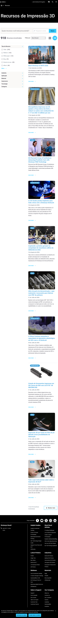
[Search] (52, 2)
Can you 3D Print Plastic (50, 543)
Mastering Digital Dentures (37, 584)
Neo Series (33, 560)
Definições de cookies (21, 615)
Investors (47, 606)
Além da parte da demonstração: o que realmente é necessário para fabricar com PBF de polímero (41, 293)
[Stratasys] (3, 2)
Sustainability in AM (35, 578)
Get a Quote (33, 597)
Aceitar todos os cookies (34, 615)
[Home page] (3, 5)
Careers (46, 599)
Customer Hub (34, 602)
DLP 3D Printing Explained (51, 545)
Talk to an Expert (34, 599)
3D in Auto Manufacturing (51, 541)
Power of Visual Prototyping (34, 533)
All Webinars (33, 586)
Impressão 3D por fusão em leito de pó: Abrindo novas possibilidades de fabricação (41, 434)
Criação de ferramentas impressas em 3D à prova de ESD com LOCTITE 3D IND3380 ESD (41, 385)
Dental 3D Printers (49, 555)
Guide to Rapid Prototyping (48, 535)
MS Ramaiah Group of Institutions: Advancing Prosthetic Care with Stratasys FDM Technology (40, 160)
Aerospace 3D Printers (50, 562)
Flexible (46, 575)
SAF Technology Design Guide (36, 541)
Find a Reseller (34, 595)
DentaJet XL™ (34, 562)
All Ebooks (33, 549)
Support (32, 593)
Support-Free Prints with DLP (36, 546)
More (3, 68)
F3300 (32, 555)
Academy (47, 602)
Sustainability (48, 604)
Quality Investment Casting (35, 529)
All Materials (47, 580)
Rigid (46, 573)
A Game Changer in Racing (37, 575)
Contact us (47, 595)
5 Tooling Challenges (49, 530)
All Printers (33, 567)
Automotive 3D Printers (50, 560)
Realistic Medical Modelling (51, 539)
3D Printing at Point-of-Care (36, 581)
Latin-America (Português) (38, 1)
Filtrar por (27, 38)
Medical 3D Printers (49, 558)
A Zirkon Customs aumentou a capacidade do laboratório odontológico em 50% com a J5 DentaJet (41, 338)
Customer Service (35, 604)
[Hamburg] (56, 2)
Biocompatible (48, 578)
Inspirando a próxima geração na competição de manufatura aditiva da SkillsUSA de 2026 (40, 248)
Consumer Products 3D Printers (50, 565)
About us (47, 593)
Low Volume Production (50, 532)
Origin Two (33, 558)
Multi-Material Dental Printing (35, 537)
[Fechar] (55, 610)
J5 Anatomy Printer (35, 564)
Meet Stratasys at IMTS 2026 (38, 66)
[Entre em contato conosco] (49, 2)
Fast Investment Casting (36, 573)
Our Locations (48, 597)
